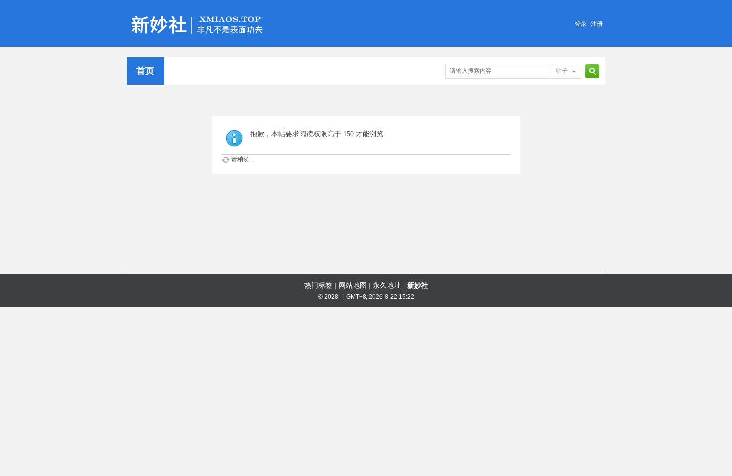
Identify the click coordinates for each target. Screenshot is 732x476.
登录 (581, 23)
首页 (145, 71)
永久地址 (387, 285)
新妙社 (417, 285)
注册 (597, 23)
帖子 (562, 70)
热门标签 (318, 285)
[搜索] (590, 71)
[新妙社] (198, 12)
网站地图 (352, 285)
